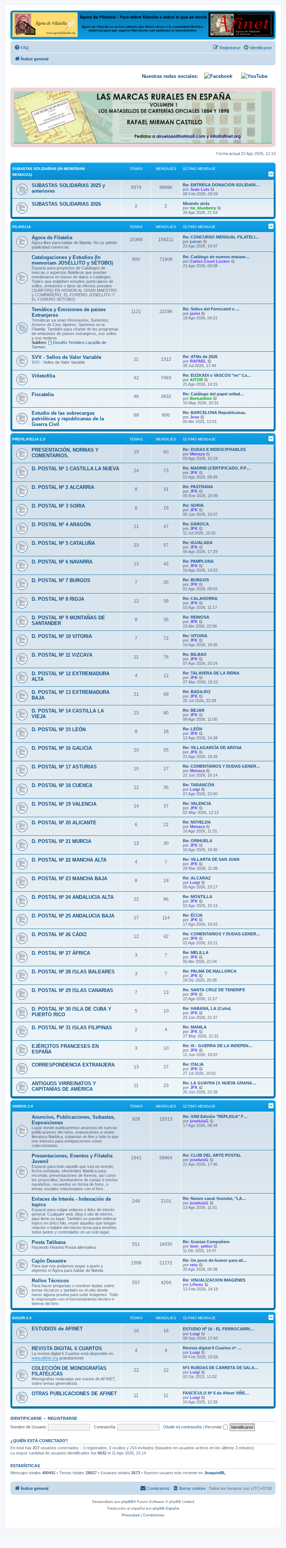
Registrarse (62, 1418)
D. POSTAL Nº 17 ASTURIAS (64, 767)
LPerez (196, 1284)
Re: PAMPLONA (198, 561)
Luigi (195, 789)
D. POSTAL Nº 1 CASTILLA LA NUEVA (75, 468)
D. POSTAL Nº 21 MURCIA (61, 841)
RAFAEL (198, 361)
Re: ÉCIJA (193, 915)
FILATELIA (21, 227)
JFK (194, 472)
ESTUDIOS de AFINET (57, 1328)
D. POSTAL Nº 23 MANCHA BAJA (69, 878)
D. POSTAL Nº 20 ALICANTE (64, 822)
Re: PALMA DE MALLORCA (209, 971)
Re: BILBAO (195, 654)
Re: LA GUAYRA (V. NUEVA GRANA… (219, 1083)
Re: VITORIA (195, 636)
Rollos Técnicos (50, 1280)
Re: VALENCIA (197, 803)
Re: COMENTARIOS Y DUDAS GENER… (221, 766)
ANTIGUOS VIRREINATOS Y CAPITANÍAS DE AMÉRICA (64, 1086)
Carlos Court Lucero (210, 261)
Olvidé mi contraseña (182, 1427)
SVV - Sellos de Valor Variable (66, 357)
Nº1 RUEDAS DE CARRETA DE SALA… (220, 1367)
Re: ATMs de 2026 (200, 356)
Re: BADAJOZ (197, 691)
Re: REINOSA (196, 617)
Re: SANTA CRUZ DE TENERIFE (214, 990)
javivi (195, 313)
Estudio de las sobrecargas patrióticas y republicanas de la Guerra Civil (68, 418)
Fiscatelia (43, 394)
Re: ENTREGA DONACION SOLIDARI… (221, 185)
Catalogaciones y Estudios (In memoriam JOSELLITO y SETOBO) (72, 260)
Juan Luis (199, 189)
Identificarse (26, 1418)
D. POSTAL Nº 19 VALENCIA (64, 804)
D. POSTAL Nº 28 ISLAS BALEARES (73, 971)
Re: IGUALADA (198, 542)
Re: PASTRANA (198, 486)
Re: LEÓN (192, 729)
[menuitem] (21, 47)
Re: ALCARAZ (197, 878)
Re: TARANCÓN (198, 785)
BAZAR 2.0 (22, 1318)
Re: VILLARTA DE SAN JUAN (211, 859)
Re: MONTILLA (197, 896)
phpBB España (166, 1508)
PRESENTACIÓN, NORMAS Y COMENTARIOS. (65, 452)
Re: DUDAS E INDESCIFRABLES (214, 449)
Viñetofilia (43, 376)
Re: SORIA (193, 505)
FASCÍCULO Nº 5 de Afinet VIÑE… (216, 1393)
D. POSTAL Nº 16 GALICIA (62, 748)
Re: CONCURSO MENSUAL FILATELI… (221, 237)
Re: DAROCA (196, 524)
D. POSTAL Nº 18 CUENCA (62, 785)
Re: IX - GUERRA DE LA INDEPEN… (217, 1045)
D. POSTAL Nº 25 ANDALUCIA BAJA (73, 916)
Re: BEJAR (193, 710)
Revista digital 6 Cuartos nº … (212, 1348)
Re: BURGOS (196, 580)
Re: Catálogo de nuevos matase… (216, 257)
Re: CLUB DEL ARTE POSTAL (212, 1155)
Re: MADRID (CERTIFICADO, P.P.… (217, 468)
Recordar (214, 1427)
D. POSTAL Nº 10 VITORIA (62, 636)
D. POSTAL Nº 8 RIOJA (58, 599)
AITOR (196, 379)
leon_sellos (201, 1246)
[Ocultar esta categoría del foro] (271, 174)
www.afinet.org (45, 1358)
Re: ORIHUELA (197, 840)
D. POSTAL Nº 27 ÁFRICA (61, 953)
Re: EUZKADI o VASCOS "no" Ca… (217, 375)
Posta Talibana (49, 1242)
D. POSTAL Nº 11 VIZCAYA (62, 655)
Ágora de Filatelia (52, 237)
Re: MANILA (195, 1027)
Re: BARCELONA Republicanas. (214, 412)
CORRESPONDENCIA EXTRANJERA (73, 1065)
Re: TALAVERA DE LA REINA (211, 673)
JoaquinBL (215, 1472)
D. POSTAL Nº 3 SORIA (58, 506)
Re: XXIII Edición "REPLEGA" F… (215, 1116)
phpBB (127, 1502)
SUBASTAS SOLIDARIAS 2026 (66, 204)
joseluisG (199, 1121)
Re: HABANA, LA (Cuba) (207, 1008)
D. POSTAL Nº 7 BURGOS (61, 580)
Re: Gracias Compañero (206, 1241)
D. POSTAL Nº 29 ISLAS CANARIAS (72, 990)
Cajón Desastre (49, 1261)
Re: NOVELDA (197, 822)
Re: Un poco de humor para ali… (215, 1260)
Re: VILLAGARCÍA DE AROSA (212, 747)
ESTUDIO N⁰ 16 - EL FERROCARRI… (218, 1329)
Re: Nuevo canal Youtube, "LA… (214, 1198)
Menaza (197, 454)
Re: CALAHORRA (200, 598)
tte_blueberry (203, 208)
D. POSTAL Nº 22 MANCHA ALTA (69, 860)
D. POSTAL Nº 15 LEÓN (59, 729)
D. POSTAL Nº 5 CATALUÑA (63, 543)
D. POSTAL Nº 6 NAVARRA (62, 562)
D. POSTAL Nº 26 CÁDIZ (59, 934)
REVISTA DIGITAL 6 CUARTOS (67, 1348)
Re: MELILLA (196, 952)
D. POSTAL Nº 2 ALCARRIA (63, 487)
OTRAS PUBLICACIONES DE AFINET (74, 1393)
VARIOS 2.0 (22, 1106)
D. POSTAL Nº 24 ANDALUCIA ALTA (73, 897)
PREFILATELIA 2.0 (28, 439)
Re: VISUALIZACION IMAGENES (214, 1280)
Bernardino (201, 398)
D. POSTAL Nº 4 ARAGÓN (61, 524)
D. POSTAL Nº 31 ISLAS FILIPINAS (72, 1027)
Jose (194, 417)
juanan (196, 241)
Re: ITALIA (193, 1064)
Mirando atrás (196, 203)
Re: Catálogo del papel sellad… (213, 394)
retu (194, 1265)
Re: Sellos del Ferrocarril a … (211, 309)
